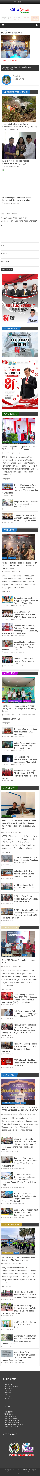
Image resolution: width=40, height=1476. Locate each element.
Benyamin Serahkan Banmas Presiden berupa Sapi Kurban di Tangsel (26, 504)
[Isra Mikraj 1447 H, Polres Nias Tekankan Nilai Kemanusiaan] (7, 1323)
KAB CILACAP (17, 955)
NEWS (4, 558)
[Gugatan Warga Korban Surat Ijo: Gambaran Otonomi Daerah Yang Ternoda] (7, 1211)
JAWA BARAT (6, 816)
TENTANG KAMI (9, 1414)
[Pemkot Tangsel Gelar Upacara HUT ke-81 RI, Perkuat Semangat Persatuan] (18, 430)
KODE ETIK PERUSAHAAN (12, 1420)
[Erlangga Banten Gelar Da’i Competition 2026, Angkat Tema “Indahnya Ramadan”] (7, 516)
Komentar (6, 225)
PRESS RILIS (8, 1399)
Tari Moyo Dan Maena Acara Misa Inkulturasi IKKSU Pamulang (26, 732)
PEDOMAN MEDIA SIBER (11, 1422)
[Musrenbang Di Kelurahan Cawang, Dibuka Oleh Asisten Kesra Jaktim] (19, 182)
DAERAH (7, 1397)
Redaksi (14, 129)
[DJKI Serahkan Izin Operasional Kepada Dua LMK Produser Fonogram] (7, 613)
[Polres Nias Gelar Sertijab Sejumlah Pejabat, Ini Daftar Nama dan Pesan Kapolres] (7, 1293)
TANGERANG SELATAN (15, 701)
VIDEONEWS (27, 701)
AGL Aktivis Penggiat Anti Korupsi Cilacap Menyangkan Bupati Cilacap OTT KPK (26, 1013)
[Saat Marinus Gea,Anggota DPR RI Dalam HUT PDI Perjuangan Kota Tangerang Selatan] (7, 772)
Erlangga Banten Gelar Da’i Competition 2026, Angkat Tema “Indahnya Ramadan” (25, 518)
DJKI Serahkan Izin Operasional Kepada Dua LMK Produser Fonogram (25, 614)
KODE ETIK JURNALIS (10, 1418)
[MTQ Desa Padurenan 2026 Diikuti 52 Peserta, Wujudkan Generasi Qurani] (7, 858)
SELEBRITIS (12, 558)
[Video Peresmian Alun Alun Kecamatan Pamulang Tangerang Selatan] (7, 744)
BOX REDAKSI (8, 1412)
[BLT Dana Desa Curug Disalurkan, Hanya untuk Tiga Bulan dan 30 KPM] (7, 897)
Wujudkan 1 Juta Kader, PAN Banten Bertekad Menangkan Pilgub (16, 68)
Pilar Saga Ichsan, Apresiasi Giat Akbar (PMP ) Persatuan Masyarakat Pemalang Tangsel (19, 708)
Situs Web (5, 261)
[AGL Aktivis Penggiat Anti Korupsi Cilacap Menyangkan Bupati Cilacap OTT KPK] (7, 1012)
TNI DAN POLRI (24, 1252)
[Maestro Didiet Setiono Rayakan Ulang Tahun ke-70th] (7, 659)
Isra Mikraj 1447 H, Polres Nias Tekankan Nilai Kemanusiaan (25, 1324)
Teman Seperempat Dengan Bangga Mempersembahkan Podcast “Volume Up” (26, 600)
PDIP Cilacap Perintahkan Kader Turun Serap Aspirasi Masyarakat (25, 1063)
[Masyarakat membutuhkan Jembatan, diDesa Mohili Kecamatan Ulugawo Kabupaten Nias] (7, 1337)
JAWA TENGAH (7, 955)
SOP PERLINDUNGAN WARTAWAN (14, 1424)
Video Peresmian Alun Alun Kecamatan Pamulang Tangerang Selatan (25, 745)
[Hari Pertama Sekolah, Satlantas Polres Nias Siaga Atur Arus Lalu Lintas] (18, 1241)
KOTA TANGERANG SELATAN (21, 442)
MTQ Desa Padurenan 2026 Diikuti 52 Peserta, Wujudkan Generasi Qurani (26, 860)
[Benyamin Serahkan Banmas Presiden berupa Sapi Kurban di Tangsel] (7, 502)
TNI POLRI (7, 1392)
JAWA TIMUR (6, 1103)
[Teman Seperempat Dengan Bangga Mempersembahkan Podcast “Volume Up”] (7, 599)
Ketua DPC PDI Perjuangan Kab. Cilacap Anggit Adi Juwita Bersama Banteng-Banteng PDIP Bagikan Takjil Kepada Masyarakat (18, 1030)
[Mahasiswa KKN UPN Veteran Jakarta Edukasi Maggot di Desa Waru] (7, 872)
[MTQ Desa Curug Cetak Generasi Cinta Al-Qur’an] (7, 886)
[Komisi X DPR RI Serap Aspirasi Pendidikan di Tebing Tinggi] (19, 145)
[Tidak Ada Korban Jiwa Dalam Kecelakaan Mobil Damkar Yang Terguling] (19, 108)
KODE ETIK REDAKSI (10, 1416)
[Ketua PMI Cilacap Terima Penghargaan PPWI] (18, 944)
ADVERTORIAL (7, 442)
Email (4, 253)
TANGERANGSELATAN (11, 1386)
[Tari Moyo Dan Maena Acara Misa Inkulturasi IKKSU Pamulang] (7, 730)
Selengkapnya (6, 478)
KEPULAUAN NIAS (7, 1252)
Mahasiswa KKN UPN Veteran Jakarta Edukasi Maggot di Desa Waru (24, 874)
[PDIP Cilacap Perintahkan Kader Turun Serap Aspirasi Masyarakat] (7, 1061)
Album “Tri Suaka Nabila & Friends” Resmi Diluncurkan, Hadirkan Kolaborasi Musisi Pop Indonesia (19, 565)
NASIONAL (7, 1390)
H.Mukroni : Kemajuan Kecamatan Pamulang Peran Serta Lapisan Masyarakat (26, 759)
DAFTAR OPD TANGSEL (11, 1426)
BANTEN (7, 1395)
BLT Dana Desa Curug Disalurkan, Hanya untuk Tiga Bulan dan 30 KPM (26, 899)
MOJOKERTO (15, 1103)
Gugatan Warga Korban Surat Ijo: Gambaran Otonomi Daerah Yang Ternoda (26, 1212)
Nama (4, 245)
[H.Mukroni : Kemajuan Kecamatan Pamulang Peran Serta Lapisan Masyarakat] (7, 758)
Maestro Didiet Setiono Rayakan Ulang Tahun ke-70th (24, 661)
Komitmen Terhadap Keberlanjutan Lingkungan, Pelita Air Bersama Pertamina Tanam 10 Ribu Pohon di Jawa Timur (18, 1179)
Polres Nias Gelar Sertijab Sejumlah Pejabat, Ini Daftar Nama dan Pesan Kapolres (25, 1294)
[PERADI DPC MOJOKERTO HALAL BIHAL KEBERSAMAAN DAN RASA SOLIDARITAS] (18, 1091)
